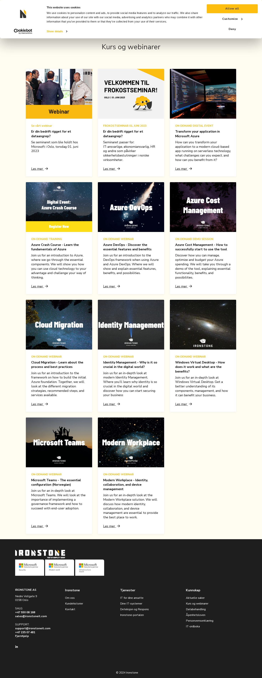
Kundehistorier (74, 604)
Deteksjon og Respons (134, 609)
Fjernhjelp (22, 636)
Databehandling (196, 609)
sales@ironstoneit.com (31, 616)
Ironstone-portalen (132, 615)
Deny (232, 29)
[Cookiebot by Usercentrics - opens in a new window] (23, 31)
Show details (55, 31)
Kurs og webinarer (197, 604)
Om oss (70, 598)
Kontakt (70, 609)
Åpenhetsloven (195, 615)
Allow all (232, 9)
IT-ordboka (193, 626)
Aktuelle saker (195, 598)
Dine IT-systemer (131, 604)
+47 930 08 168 (25, 612)
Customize (230, 19)
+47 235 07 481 (25, 632)
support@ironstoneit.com (32, 628)
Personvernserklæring (199, 621)
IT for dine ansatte (131, 598)
